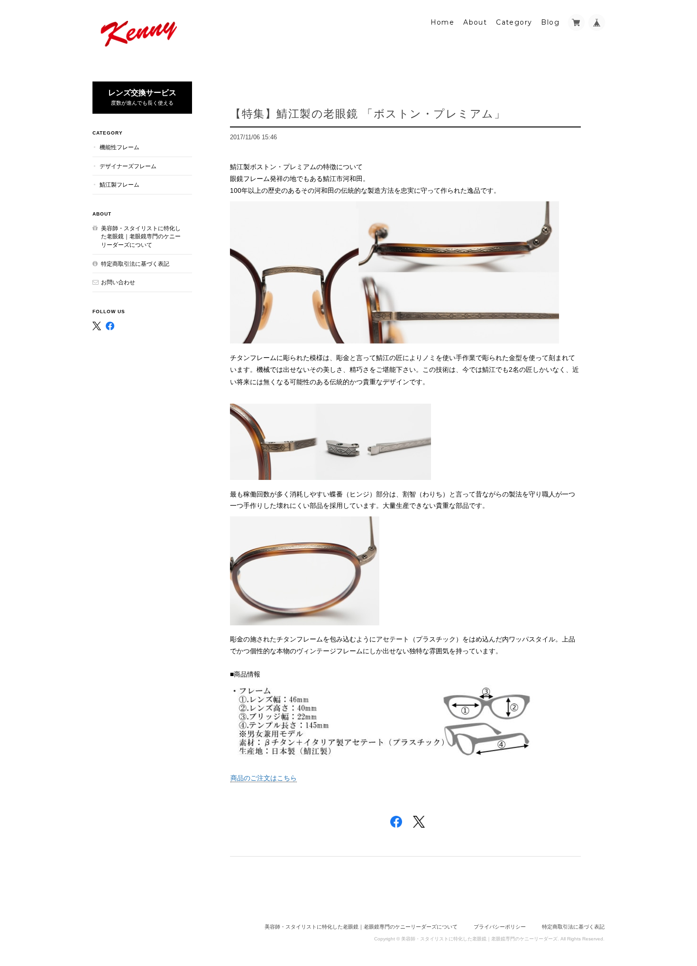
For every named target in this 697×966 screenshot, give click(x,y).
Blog (550, 22)
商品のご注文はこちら (263, 778)
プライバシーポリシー (500, 927)
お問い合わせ (118, 282)
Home (443, 22)
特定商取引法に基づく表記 (135, 264)
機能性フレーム (119, 147)
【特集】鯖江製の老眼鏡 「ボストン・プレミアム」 (367, 113)
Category (514, 22)
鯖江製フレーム (119, 184)
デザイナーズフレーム (128, 166)
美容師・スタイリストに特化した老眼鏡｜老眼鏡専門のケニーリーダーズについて (141, 236)
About (475, 22)
